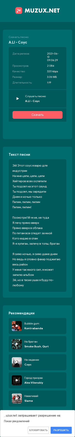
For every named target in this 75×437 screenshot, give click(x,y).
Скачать (38, 115)
